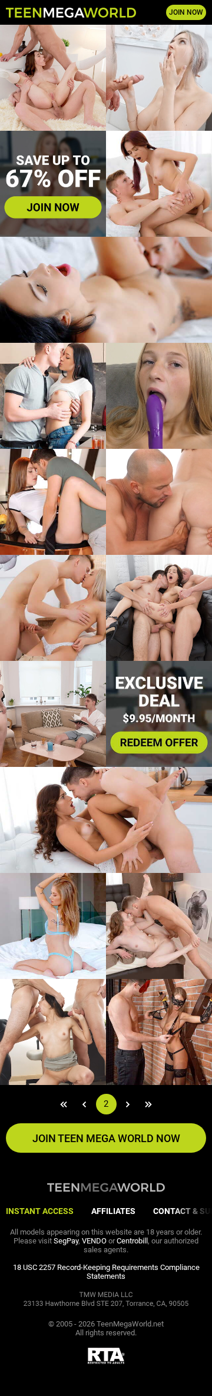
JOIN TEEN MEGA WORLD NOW (106, 1138)
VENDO (94, 1240)
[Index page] (71, 12)
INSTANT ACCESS (40, 1211)
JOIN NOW (186, 12)
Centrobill (132, 1240)
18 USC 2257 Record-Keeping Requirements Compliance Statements (106, 1272)
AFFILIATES (113, 1211)
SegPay (66, 1240)
